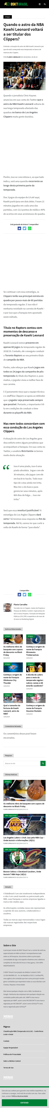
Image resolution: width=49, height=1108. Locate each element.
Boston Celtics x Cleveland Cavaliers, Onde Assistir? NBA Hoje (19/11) (22, 873)
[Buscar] (45, 4)
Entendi (24, 1102)
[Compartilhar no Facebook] (19, 228)
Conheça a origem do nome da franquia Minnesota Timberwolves (35, 650)
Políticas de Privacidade (12, 1054)
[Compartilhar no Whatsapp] (29, 228)
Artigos (7, 17)
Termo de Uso (8, 1068)
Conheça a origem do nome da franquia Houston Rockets (35, 708)
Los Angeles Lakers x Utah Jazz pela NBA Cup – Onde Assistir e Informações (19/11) (23, 839)
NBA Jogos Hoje (10, 815)
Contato (6, 1041)
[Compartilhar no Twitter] (24, 228)
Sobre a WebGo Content (12, 1061)
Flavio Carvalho (13, 57)
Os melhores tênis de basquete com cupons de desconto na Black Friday (13, 650)
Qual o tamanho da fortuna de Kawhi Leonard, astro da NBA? (11, 709)
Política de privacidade (20, 1096)
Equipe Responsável (10, 1048)
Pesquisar (43, 763)
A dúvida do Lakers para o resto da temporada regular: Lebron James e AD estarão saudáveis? (34, 680)
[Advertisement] (24, 147)
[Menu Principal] (39, 4)
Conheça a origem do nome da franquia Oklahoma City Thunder (12, 678)
